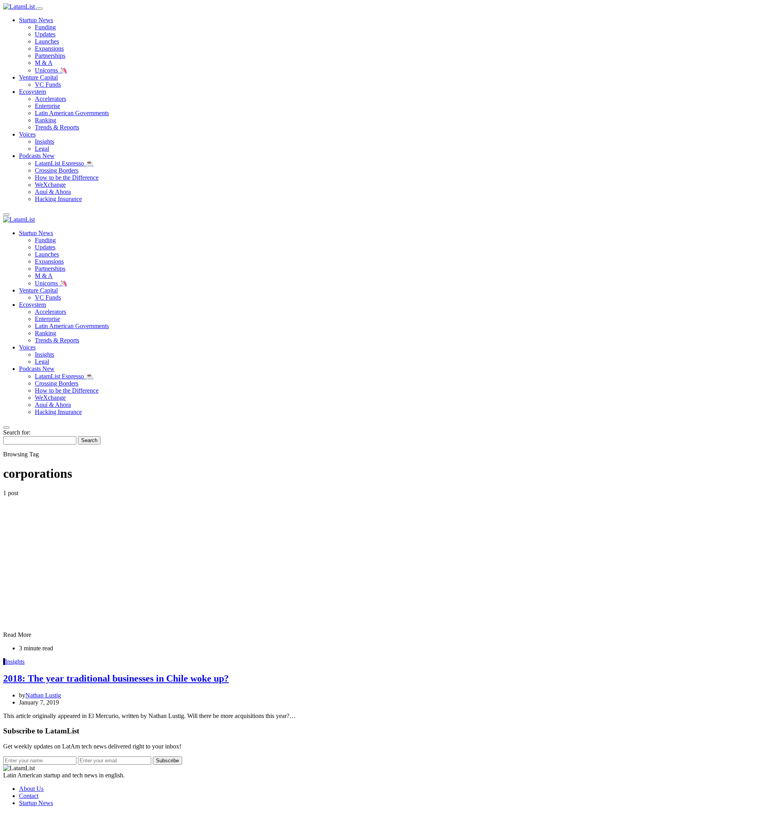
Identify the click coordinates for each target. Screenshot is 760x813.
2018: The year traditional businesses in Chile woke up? (116, 678)
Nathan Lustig (43, 695)
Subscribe (167, 761)
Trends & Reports (57, 127)
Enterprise (47, 106)
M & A (44, 62)
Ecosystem (32, 91)
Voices (27, 134)
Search (89, 440)
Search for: (16, 432)
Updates (45, 34)
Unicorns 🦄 (51, 70)
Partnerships (50, 55)
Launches (47, 41)
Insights (44, 141)
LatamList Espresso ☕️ (64, 163)
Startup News (36, 20)
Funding (45, 27)
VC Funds (48, 84)
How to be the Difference (67, 177)
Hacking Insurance (58, 199)
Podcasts (37, 155)
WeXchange (50, 184)
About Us (31, 788)
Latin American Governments (72, 113)
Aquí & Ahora (53, 191)
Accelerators (50, 98)
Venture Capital (38, 77)
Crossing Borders (56, 170)
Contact (28, 795)
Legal (42, 148)
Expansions (49, 48)
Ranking (45, 120)
